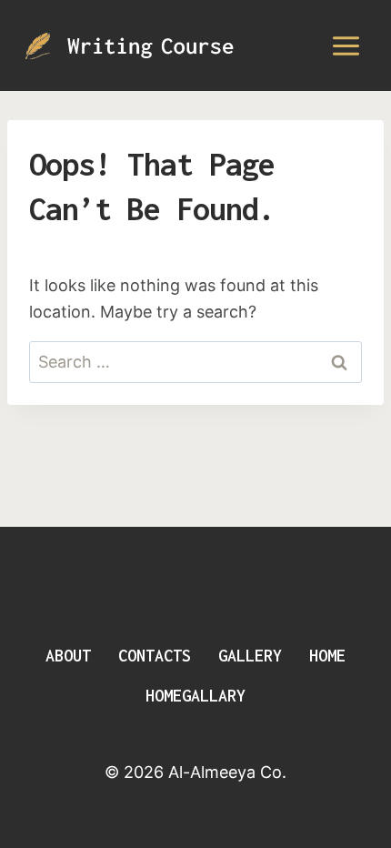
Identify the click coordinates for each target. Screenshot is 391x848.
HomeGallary (195, 695)
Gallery (250, 655)
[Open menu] (345, 45)
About (68, 655)
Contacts (154, 655)
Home (327, 655)
